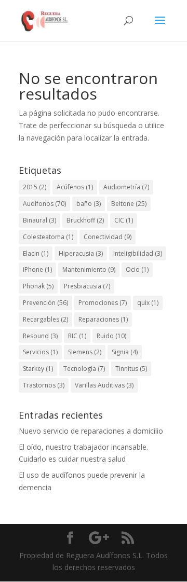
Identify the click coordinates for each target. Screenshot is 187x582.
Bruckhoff (85, 220)
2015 (34, 187)
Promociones (102, 302)
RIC (77, 335)
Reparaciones (103, 319)
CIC (123, 220)
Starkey (38, 368)
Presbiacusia (87, 286)
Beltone (128, 203)
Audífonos (44, 203)
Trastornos (43, 385)
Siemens (84, 352)
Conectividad (107, 236)
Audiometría (126, 187)
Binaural (39, 220)
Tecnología (84, 368)
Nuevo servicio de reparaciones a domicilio (91, 431)
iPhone (37, 269)
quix (147, 302)
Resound (40, 335)
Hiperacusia (81, 253)
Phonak (38, 286)
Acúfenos (75, 187)
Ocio (137, 269)
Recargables (45, 319)
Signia (125, 352)
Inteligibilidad (137, 253)
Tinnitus (131, 368)
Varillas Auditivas (104, 385)
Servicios (40, 352)
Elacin (35, 253)
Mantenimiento (88, 269)
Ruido (111, 335)
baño (88, 203)
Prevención (45, 302)
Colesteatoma (48, 236)
